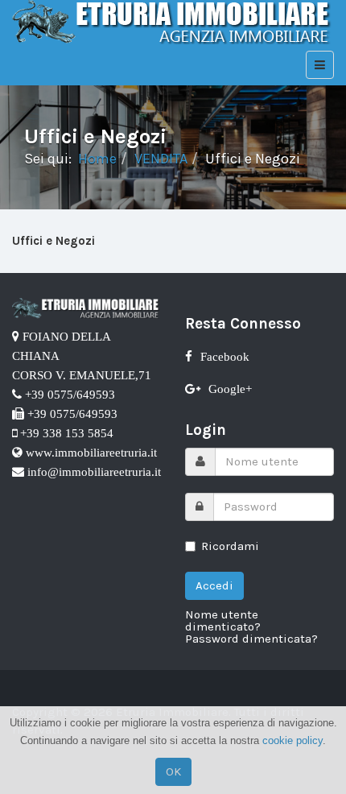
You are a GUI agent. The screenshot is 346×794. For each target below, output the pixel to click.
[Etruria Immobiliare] (173, 22)
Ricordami (230, 546)
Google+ (230, 389)
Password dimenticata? (251, 639)
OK (173, 771)
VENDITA (160, 158)
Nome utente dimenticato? (223, 621)
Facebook (224, 356)
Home (97, 158)
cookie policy (292, 740)
